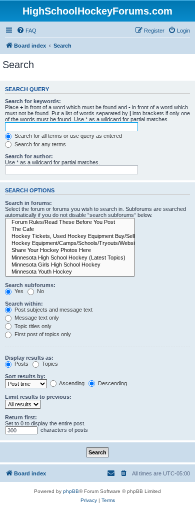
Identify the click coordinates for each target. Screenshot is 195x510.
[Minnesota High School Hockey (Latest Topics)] (70, 258)
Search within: (24, 304)
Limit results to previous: (38, 397)
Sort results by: (25, 376)
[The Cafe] (70, 229)
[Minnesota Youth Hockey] (70, 272)
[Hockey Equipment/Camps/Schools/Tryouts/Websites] (70, 243)
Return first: (21, 417)
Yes (18, 291)
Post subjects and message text (52, 310)
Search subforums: (30, 285)
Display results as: (29, 358)
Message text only (36, 318)
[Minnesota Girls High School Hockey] (70, 265)
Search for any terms (39, 144)
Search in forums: (28, 203)
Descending (111, 383)
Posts (20, 364)
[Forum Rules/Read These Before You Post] (70, 222)
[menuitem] (26, 31)
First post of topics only (42, 334)
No (40, 291)
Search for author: (29, 156)
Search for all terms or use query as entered (67, 136)
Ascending (71, 383)
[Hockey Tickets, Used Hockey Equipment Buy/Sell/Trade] (70, 236)
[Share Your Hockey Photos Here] (70, 250)
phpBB (71, 491)
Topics (49, 364)
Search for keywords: (33, 101)
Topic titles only (32, 326)
